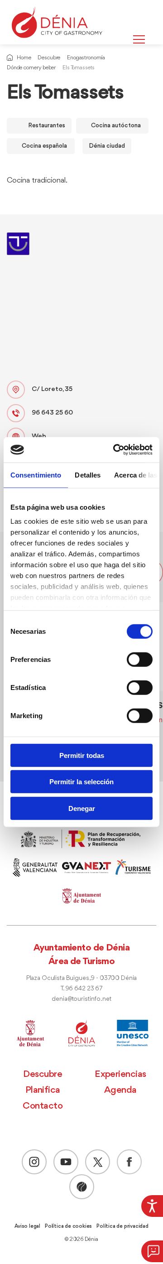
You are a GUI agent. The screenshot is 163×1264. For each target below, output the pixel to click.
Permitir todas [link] (81, 755)
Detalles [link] (88, 474)
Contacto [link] (42, 1106)
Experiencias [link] (120, 1074)
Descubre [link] (49, 58)
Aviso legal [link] (27, 1226)
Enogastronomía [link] (86, 58)
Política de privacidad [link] (122, 1226)
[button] (152, 1251)
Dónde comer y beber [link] (31, 68)
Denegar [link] (81, 808)
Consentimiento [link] (35, 474)
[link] (152, 1206)
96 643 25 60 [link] (52, 413)
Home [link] (24, 58)
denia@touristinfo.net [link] (81, 999)
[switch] (140, 659)
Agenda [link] (120, 1090)
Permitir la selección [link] (81, 782)
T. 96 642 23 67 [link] (81, 989)
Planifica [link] (42, 1090)
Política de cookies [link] (68, 1226)
